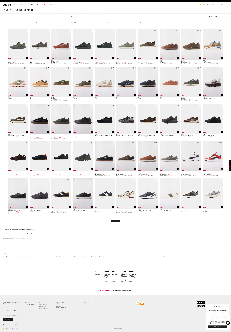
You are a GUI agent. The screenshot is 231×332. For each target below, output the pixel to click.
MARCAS (33, 4)
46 (124, 217)
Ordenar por (213, 16)
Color (37, 16)
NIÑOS (27, 4)
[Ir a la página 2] (128, 217)
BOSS (31, 209)
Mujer (8, 310)
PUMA (182, 172)
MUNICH (53, 209)
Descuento (142, 22)
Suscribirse (8, 319)
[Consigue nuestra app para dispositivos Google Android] (201, 306)
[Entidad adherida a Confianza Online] (140, 303)
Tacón (37, 22)
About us (27, 302)
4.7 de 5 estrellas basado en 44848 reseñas (121, 290)
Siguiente (115, 221)
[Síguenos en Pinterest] (12, 324)
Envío (39, 302)
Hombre (15, 310)
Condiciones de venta (42, 306)
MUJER (15, 4)
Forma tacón (4, 22)
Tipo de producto (74, 16)
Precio (107, 22)
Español (214, 4)
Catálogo (52, 4)
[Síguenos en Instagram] (9, 324)
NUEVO (39, 4)
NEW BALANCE (119, 209)
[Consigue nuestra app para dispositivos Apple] (201, 302)
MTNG (139, 60)
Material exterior (178, 16)
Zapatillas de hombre (12, 8)
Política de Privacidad (29, 304)
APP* (127, 1)
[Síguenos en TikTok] (19, 324)
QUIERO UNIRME (218, 326)
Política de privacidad (213, 323)
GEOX (9, 60)
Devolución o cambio (42, 304)
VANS (9, 134)
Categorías (108, 16)
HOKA (204, 97)
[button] (114, 285)
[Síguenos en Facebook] (3, 324)
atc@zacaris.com (59, 303)
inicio (5, 8)
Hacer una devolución (42, 308)
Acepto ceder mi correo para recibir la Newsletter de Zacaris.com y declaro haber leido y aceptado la (218, 322)
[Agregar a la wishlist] (27, 30)
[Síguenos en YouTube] (16, 324)
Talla (3, 16)
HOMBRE (21, 4)
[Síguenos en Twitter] (6, 324)
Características (74, 22)
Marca (141, 16)
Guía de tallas (86, 302)
